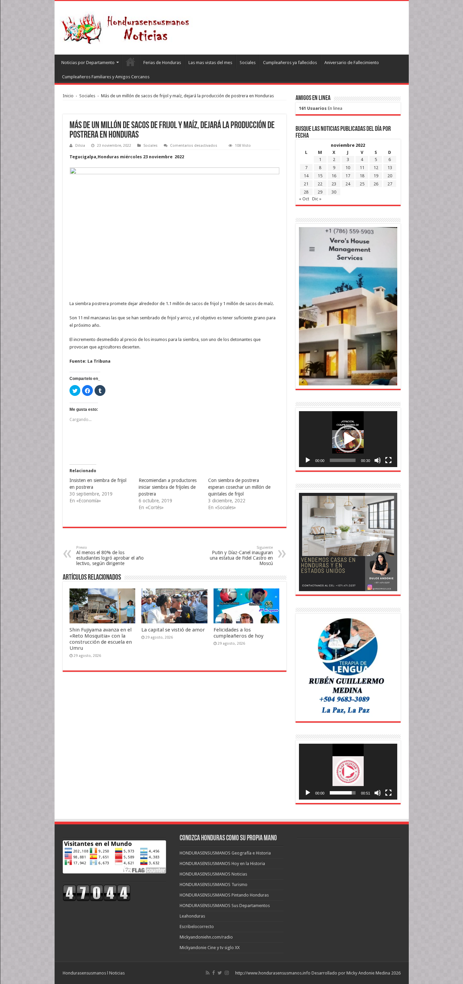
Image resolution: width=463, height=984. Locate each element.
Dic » (316, 198)
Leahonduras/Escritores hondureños (130, 62)
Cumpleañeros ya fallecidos (290, 62)
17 (347, 175)
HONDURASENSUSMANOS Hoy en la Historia (222, 863)
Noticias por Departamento (88, 62)
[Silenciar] (377, 460)
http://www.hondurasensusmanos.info (272, 973)
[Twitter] (220, 973)
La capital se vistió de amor (173, 630)
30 (333, 192)
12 (376, 167)
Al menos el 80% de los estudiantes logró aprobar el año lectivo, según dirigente (110, 555)
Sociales (248, 62)
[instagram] (226, 973)
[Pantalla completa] (388, 460)
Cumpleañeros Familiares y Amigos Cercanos (105, 76)
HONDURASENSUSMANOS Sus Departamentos (225, 905)
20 (389, 175)
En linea (320, 108)
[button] (348, 439)
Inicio (68, 95)
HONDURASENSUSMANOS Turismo (213, 884)
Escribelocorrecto (197, 926)
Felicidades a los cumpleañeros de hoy (238, 633)
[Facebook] (214, 973)
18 (362, 175)
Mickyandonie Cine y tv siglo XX (210, 947)
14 (306, 175)
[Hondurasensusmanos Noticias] (127, 26)
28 (306, 192)
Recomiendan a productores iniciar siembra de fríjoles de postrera (168, 487)
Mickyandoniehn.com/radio (206, 937)
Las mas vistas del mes (210, 62)
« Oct (304, 198)
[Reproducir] (307, 460)
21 (306, 183)
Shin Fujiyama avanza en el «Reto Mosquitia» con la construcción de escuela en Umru (100, 639)
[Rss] (207, 973)
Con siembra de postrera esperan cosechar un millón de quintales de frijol (239, 487)
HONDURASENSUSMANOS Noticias (213, 874)
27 (389, 183)
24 (347, 183)
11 (362, 167)
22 (320, 183)
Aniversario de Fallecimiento (351, 62)
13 (389, 167)
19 (376, 175)
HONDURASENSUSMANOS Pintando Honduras (224, 895)
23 (333, 183)
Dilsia (80, 145)
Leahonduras (192, 916)
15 (320, 175)
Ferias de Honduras (162, 62)
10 (347, 167)
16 (333, 175)
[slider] (343, 460)
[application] (348, 439)
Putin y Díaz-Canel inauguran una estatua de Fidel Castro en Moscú (241, 555)
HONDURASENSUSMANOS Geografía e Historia (225, 853)
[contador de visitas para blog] (96, 892)
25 (362, 183)
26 (376, 183)
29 (320, 192)
